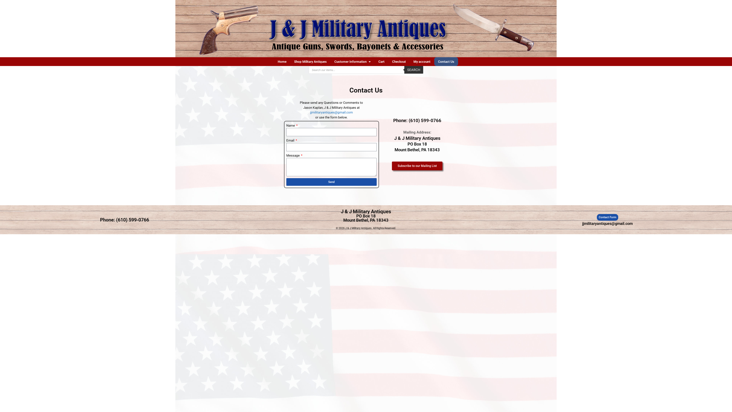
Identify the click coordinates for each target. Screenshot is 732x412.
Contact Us (446, 62)
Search (413, 70)
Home (282, 62)
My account (421, 62)
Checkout (399, 62)
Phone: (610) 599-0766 (417, 120)
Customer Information (350, 62)
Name (291, 125)
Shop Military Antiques (310, 62)
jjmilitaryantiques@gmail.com (331, 112)
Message (293, 155)
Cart (381, 62)
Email (290, 140)
